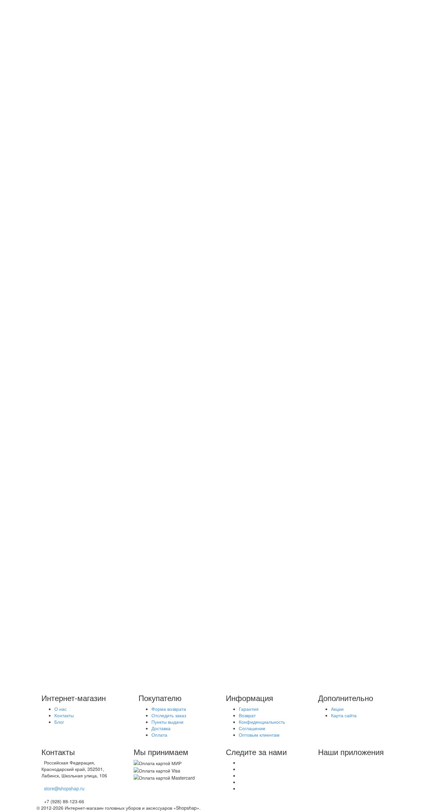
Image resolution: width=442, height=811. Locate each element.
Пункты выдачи (66, 62)
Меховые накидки (81, 507)
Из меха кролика (80, 119)
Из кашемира (76, 203)
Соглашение (252, 728)
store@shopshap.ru (64, 788)
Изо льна (72, 216)
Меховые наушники (83, 462)
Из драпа (72, 183)
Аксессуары (62, 436)
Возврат (247, 715)
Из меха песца (78, 112)
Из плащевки (76, 222)
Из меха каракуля (81, 320)
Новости (58, 55)
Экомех (57, 573)
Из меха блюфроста (83, 125)
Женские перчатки (82, 494)
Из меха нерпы (78, 314)
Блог (54, 68)
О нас (56, 49)
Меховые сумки (78, 488)
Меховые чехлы (79, 514)
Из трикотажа (76, 242)
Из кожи (70, 209)
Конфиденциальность (262, 722)
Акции (56, 30)
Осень (56, 554)
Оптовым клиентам (259, 734)
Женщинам (62, 99)
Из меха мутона (79, 132)
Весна (56, 567)
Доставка (59, 36)
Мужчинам (61, 268)
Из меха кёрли (77, 171)
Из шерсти (73, 164)
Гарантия (249, 709)
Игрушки (71, 481)
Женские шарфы (80, 455)
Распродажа (63, 547)
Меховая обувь (78, 468)
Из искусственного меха (87, 158)
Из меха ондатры (80, 151)
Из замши (72, 190)
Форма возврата (168, 709)
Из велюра (73, 177)
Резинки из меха (79, 475)
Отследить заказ (168, 715)
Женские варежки (81, 449)
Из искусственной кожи (86, 196)
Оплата (57, 42)
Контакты (64, 715)
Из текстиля (74, 235)
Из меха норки (77, 106)
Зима (55, 560)
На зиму (71, 275)
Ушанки (70, 288)
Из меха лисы (77, 145)
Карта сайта (344, 715)
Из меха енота (77, 138)
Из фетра (72, 248)
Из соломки (74, 229)
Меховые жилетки (81, 501)
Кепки (68, 281)
